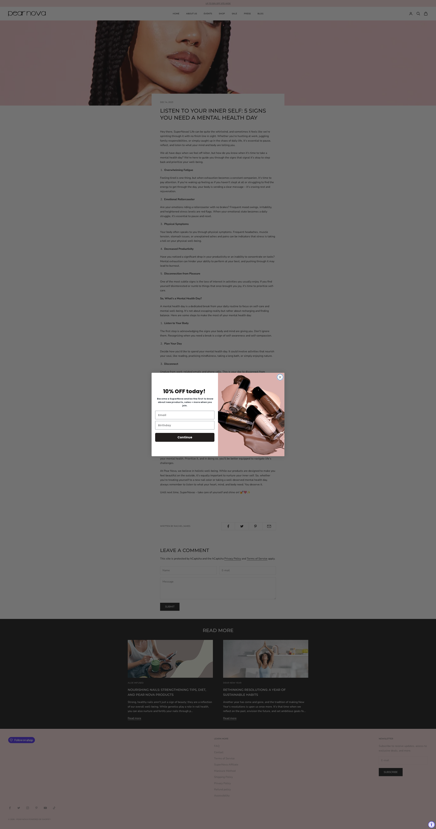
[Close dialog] (280, 377)
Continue (184, 437)
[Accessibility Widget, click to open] (431, 824)
